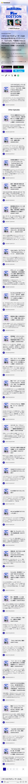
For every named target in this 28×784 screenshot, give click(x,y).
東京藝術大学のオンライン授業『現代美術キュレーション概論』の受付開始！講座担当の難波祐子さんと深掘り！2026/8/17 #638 (18, 209)
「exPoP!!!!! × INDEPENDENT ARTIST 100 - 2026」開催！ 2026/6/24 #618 (18, 730)
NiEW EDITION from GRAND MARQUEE (11, 50)
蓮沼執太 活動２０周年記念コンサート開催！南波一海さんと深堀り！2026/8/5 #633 (18, 318)
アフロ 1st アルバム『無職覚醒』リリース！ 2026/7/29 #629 (18, 405)
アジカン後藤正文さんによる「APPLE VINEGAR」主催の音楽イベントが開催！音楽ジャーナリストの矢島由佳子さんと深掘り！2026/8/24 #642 (18, 118)
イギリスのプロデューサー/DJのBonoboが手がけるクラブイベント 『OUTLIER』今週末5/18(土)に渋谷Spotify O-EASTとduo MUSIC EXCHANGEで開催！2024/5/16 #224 (18, 90)
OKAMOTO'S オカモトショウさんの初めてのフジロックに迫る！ (18, 471)
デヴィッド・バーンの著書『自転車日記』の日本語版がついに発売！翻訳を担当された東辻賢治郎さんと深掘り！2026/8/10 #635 (18, 273)
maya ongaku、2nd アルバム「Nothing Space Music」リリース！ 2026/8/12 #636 (18, 252)
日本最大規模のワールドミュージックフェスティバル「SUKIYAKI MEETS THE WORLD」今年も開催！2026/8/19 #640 (18, 163)
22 (23, 769)
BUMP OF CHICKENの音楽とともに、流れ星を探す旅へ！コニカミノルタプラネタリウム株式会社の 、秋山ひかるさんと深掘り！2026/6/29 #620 (18, 687)
